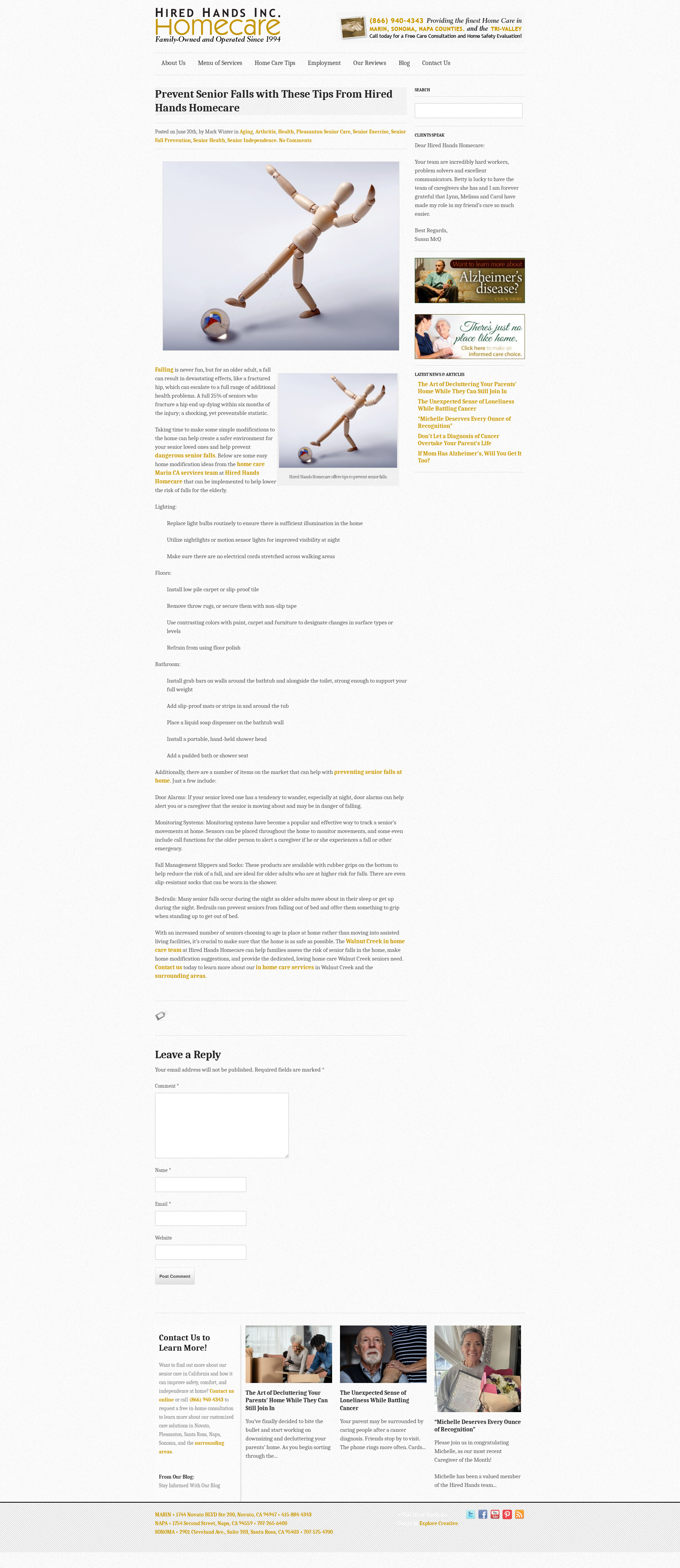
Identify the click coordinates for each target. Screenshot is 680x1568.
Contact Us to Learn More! (184, 1343)
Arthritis (265, 132)
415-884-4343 (296, 1515)
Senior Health (209, 140)
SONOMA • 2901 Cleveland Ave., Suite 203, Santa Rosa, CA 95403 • (229, 1532)
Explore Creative (438, 1523)
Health (286, 132)
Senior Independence (252, 140)
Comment (167, 1086)
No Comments (295, 140)
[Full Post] (328, 1379)
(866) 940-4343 (206, 1400)
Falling (164, 369)
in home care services (285, 967)
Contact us (168, 967)
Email (163, 1204)
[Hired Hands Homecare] (218, 42)
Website (163, 1238)
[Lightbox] (320, 1379)
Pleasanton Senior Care (323, 132)
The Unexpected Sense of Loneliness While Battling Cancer (466, 405)
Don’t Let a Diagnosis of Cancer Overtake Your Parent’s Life (458, 440)
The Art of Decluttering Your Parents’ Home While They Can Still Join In (467, 388)
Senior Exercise (371, 132)
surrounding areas (180, 975)
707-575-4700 (318, 1532)
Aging (246, 132)
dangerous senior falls (185, 455)
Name (163, 1170)
